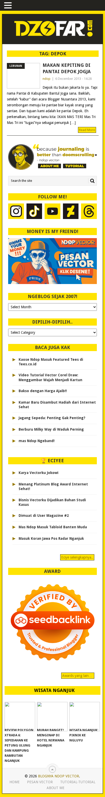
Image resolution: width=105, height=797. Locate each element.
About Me (55, 788)
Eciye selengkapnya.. (77, 557)
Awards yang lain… (77, 676)
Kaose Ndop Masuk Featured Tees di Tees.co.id (51, 361)
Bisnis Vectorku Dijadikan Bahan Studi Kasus (52, 502)
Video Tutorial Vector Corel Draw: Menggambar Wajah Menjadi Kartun (50, 377)
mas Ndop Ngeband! (37, 441)
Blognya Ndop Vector (58, 776)
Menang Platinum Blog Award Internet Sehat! (53, 486)
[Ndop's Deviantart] (71, 212)
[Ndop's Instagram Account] (16, 212)
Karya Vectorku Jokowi (38, 473)
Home (14, 782)
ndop (46, 79)
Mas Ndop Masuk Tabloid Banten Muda (53, 527)
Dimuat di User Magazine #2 (44, 515)
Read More (87, 130)
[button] (8, 6)
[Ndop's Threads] (89, 212)
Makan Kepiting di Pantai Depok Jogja (67, 68)
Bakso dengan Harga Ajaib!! (43, 391)
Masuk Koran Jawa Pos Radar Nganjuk (51, 538)
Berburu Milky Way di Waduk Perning (51, 429)
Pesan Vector (40, 782)
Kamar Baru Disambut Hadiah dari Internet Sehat (57, 404)
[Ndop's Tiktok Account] (34, 212)
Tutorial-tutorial (77, 782)
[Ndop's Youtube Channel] (52, 212)
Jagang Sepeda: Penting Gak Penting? (52, 418)
